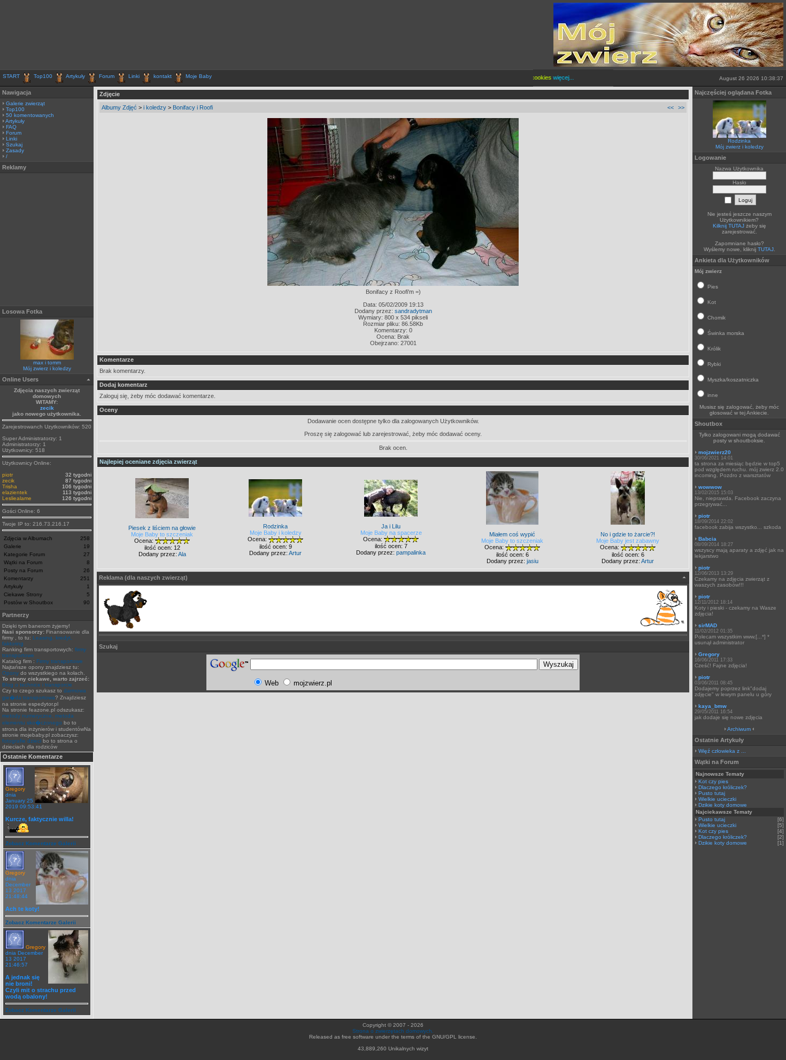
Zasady (15, 150)
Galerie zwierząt (25, 103)
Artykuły (75, 76)
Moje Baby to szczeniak (162, 534)
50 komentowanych (30, 115)
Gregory (15, 789)
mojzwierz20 (714, 452)
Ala (182, 554)
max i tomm (47, 362)
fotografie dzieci (21, 741)
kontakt (162, 76)
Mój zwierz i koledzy (47, 368)
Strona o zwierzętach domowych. (393, 1031)
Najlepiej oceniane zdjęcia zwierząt (148, 461)
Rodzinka (739, 141)
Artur (295, 553)
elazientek (14, 492)
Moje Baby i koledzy (276, 532)
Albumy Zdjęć (119, 107)
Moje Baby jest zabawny (627, 540)
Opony (10, 673)
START (11, 76)
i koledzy (154, 107)
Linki (134, 76)
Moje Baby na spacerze (391, 532)
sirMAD (707, 625)
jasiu (532, 561)
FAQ (11, 127)
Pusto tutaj (711, 793)
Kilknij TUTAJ (728, 226)
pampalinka (411, 552)
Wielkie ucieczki (717, 799)
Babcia (707, 539)
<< (670, 107)
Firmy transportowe (59, 661)
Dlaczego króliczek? (722, 787)
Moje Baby (199, 76)
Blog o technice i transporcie (37, 685)
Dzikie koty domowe (722, 805)
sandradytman (413, 311)
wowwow (710, 487)
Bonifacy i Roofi (193, 107)
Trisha (9, 486)
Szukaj (14, 144)
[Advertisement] (128, 35)
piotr (7, 475)
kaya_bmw (712, 706)
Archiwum (739, 729)
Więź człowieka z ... (722, 751)
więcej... (554, 77)
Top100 (43, 76)
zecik (47, 408)
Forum (106, 76)
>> (681, 107)
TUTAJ (766, 249)
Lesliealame (17, 498)
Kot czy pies (713, 781)
